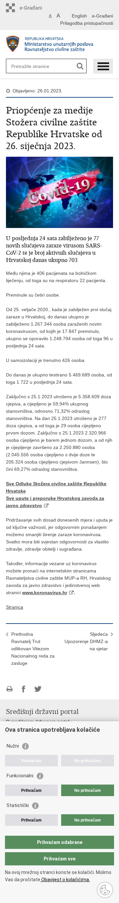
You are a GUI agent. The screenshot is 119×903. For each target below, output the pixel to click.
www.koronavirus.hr (44, 592)
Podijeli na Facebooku (23, 689)
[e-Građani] (34, 7)
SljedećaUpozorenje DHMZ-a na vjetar (86, 641)
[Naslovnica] (59, 45)
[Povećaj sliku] (59, 192)
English (79, 15)
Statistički (18, 805)
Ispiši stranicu (9, 689)
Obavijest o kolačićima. (65, 879)
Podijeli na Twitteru (37, 689)
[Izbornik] (103, 66)
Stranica (14, 607)
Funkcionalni (20, 776)
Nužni (13, 746)
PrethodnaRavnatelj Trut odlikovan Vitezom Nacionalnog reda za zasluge (33, 648)
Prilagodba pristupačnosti (86, 23)
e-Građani (102, 15)
